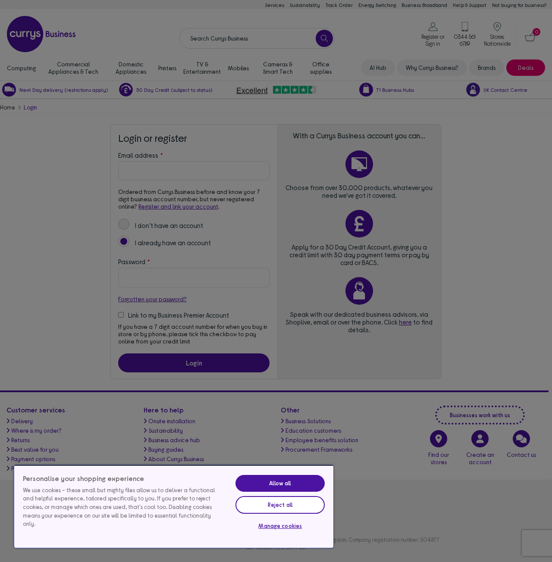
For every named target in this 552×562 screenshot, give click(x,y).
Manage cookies (280, 525)
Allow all (280, 483)
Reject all (280, 504)
